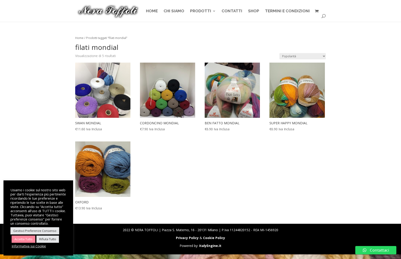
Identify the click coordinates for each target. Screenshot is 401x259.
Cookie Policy (214, 238)
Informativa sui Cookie (29, 246)
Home (152, 11)
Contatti (232, 11)
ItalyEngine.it (210, 245)
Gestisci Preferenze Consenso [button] (34, 231)
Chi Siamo (174, 11)
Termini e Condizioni (287, 11)
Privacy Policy (187, 238)
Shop (253, 11)
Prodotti (200, 11)
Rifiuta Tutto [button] (47, 239)
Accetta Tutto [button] (23, 239)
